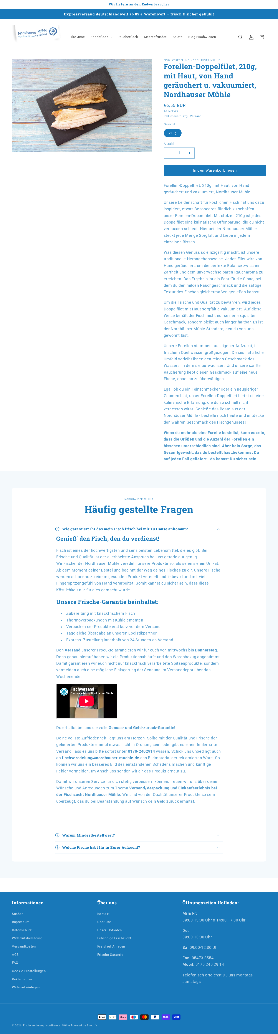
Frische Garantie (110, 955)
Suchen (17, 914)
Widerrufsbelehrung (27, 938)
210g (173, 133)
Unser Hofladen (109, 930)
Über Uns (104, 922)
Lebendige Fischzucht (114, 938)
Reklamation (22, 979)
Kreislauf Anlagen (111, 946)
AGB (15, 955)
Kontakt (103, 914)
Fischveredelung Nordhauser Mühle (46, 1025)
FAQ (15, 963)
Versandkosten (24, 946)
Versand (195, 116)
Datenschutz (21, 930)
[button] (101, 37)
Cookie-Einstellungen (29, 971)
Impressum (21, 922)
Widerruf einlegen (26, 987)
